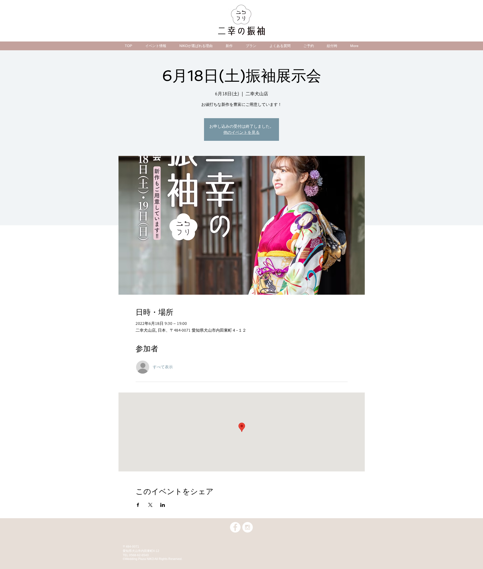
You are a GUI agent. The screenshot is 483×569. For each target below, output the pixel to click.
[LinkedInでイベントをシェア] (162, 505)
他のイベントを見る (241, 132)
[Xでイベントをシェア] (150, 505)
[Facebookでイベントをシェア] (138, 505)
